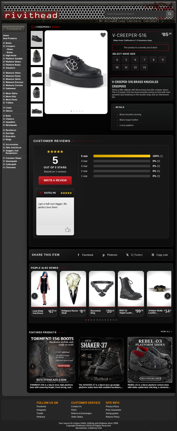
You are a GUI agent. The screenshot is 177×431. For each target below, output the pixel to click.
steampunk (11, 161)
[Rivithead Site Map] (14, 29)
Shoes (55, 27)
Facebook (41, 406)
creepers (10, 46)
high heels (11, 55)
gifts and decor (13, 147)
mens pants (11, 99)
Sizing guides (112, 413)
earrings (10, 133)
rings (8, 139)
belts (8, 116)
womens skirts (13, 79)
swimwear (11, 88)
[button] (105, 79)
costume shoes (13, 158)
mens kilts (11, 96)
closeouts (11, 167)
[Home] (32, 27)
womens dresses (14, 82)
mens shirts (11, 93)
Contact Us (76, 406)
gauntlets (10, 122)
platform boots (13, 65)
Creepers (42, 27)
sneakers (10, 68)
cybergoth (11, 164)
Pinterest (41, 417)
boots (9, 43)
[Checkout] (150, 23)
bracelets (10, 136)
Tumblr (40, 413)
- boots (9, 52)
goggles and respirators (12, 152)
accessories (12, 144)
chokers (10, 119)
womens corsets (14, 85)
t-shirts (9, 103)
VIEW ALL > (166, 331)
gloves (9, 111)
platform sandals (14, 58)
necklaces (11, 130)
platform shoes (13, 62)
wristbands (11, 125)
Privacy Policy (112, 406)
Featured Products (43, 332)
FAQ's (74, 410)
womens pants (13, 76)
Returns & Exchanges (81, 413)
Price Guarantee (113, 410)
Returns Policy (112, 417)
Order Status (77, 417)
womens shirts (13, 73)
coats (9, 108)
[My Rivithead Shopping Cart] (129, 23)
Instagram (41, 410)
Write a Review (55, 180)
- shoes (9, 49)
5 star (84, 156)
